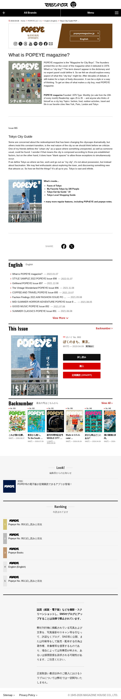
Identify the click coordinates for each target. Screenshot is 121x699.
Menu (90, 12)
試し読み (81, 357)
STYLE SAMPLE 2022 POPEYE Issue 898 (42, 278)
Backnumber (103, 328)
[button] (109, 425)
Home (23, 21)
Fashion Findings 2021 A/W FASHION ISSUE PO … (47, 297)
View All (106, 403)
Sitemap (7, 695)
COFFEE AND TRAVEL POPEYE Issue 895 (43, 292)
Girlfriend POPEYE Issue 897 (35, 283)
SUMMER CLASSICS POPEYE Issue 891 (42, 311)
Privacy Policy (27, 695)
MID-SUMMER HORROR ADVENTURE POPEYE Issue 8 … (52, 301)
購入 (82, 366)
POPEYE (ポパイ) (35, 21)
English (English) (50, 21)
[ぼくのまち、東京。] (34, 365)
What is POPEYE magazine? (35, 274)
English (84, 39)
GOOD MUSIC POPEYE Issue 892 (38, 306)
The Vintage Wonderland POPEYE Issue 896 (43, 288)
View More (59, 318)
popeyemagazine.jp (84, 33)
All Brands (30, 12)
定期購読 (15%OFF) (82, 375)
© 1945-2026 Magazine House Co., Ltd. (93, 695)
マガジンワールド (60, 4)
